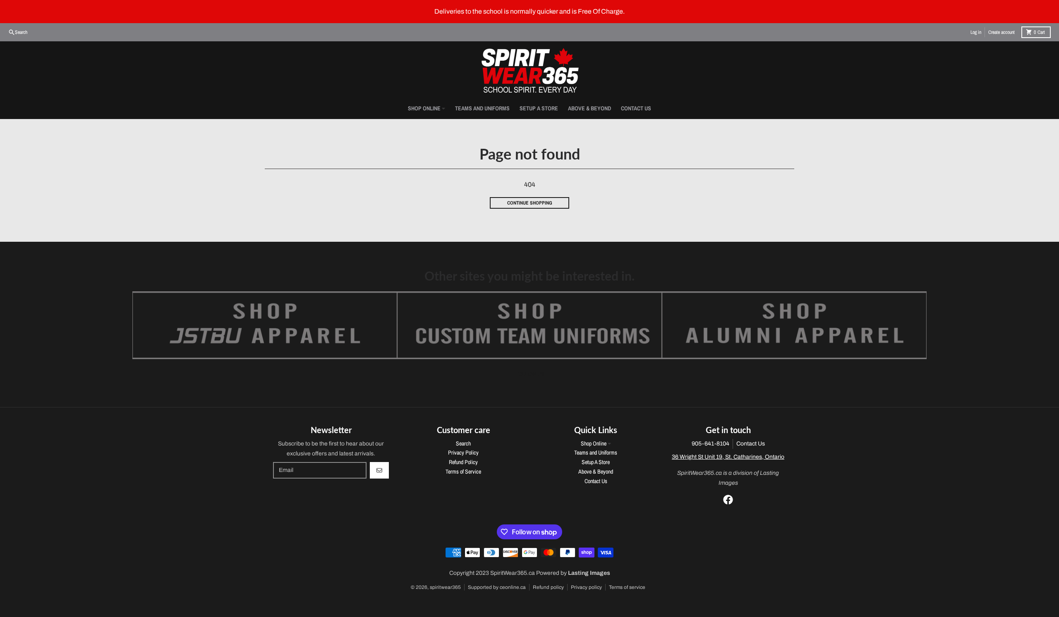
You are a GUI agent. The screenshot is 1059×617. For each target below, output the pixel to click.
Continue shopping (529, 203)
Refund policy (548, 587)
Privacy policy (586, 587)
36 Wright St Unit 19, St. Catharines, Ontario (728, 457)
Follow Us (529, 374)
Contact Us (750, 444)
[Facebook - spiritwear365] (728, 500)
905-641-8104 (710, 444)
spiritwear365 (445, 587)
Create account (1001, 32)
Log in (975, 32)
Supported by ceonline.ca (497, 587)
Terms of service (627, 587)
